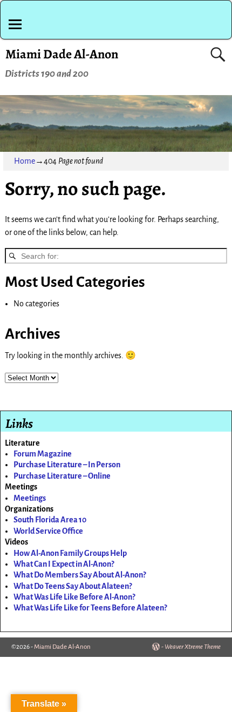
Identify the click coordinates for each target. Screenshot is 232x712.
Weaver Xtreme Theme (193, 646)
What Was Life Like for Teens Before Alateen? (90, 607)
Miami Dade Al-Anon (61, 54)
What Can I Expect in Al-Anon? (63, 564)
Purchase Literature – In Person (66, 464)
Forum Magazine (42, 453)
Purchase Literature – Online (62, 476)
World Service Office (48, 531)
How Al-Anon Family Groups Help (70, 553)
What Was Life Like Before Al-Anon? (74, 597)
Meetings (29, 498)
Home (24, 161)
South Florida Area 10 (49, 519)
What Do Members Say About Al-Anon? (79, 574)
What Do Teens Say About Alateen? (72, 586)
